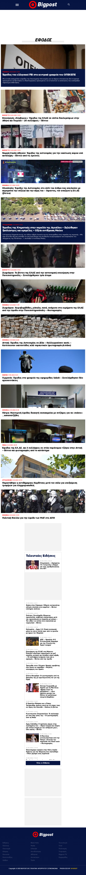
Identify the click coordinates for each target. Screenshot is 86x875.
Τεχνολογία (63, 843)
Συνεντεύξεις (7, 857)
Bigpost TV (63, 854)
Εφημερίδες (63, 857)
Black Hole (35, 843)
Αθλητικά (34, 854)
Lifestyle (34, 849)
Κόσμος (5, 852)
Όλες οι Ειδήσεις (43, 763)
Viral (60, 846)
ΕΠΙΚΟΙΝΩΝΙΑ (53, 868)
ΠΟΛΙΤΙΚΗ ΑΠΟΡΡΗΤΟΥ (38, 868)
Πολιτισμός (63, 849)
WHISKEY (74, 868)
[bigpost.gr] (43, 5)
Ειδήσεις (6, 843)
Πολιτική (6, 846)
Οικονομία (6, 849)
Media (33, 846)
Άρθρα (5, 860)
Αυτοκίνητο (35, 857)
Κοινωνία (6, 854)
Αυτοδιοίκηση (36, 852)
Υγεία (33, 860)
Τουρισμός (62, 852)
